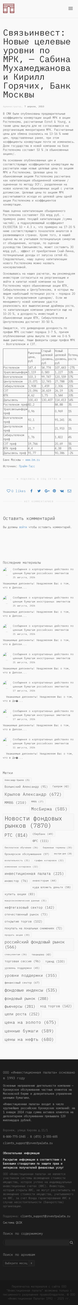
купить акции (20, 894)
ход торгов (56, 1006)
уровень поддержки (22, 968)
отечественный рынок (26, 914)
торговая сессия (23, 961)
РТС (16, 835)
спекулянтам (16, 954)
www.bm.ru (32, 460)
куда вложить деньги (52, 887)
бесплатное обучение (21, 847)
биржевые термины (57, 847)
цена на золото (31, 1022)
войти (23, 527)
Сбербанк (43, 834)
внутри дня (63, 853)
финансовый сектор (22, 982)
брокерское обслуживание (27, 854)
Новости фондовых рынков (33, 821)
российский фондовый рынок (35, 944)
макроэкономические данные (26, 900)
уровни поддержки (31, 975)
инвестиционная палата (34, 873)
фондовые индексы (31, 990)
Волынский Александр (26, 787)
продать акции (17, 934)
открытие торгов (23, 921)
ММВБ (16, 802)
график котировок (49, 860)
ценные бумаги (29, 1031)
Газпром (60, 786)
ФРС (41, 841)
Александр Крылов (17, 780)
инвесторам (45, 880)
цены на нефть (29, 1039)
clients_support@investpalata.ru (28, 1143)
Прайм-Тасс (27, 466)
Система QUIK (12, 1222)
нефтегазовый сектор (30, 907)
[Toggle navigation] (70, 8)
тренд (55, 961)
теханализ (41, 954)
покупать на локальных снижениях (33, 928)
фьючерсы (20, 1006)
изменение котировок (21, 866)
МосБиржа (49, 809)
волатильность (17, 860)
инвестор (16, 881)
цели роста (22, 1013)
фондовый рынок (27, 998)
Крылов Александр (33, 794)
